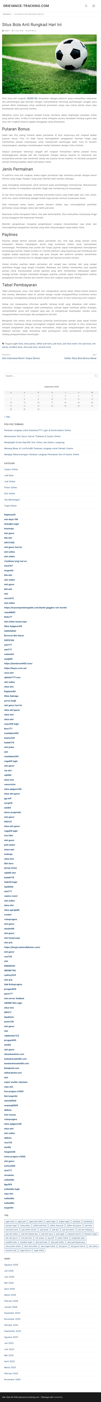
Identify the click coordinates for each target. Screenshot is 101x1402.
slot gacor (63, 1246)
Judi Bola (31, 31)
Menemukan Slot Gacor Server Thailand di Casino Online (32, 436)
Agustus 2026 (11, 1264)
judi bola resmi (70, 343)
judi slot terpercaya (29, 1234)
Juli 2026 (9, 1270)
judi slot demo (68, 1230)
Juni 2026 (9, 1276)
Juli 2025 (9, 1343)
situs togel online (48, 1246)
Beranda (7, 14)
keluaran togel (91, 1234)
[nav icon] (93, 6)
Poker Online (10, 487)
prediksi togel (26, 1242)
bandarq (76, 1221)
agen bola (18, 343)
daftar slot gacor (74, 1225)
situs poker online (13, 1246)
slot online (93, 1246)
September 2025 (12, 1331)
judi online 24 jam (29, 1230)
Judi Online (9, 481)
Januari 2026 (10, 1307)
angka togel (64, 1221)
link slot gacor (12, 1238)
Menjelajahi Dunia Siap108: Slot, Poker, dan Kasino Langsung (34, 442)
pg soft (51, 1238)
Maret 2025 (10, 1367)
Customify (58, 1397)
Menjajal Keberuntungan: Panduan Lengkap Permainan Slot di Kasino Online (41, 454)
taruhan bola (44, 347)
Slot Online (9, 493)
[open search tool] (86, 6)
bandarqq (88, 1221)
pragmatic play (78, 1238)
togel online (39, 1250)
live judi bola (84, 343)
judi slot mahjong (85, 1230)
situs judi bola (30, 347)
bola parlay (29, 343)
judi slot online (12, 1234)
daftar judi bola (44, 343)
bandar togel (11, 1225)
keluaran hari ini (74, 1234)
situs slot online (30, 1246)
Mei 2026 (9, 1282)
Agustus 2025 (11, 1337)
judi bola (57, 343)
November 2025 (12, 1319)
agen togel (50, 1221)
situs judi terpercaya (76, 1242)
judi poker (44, 1230)
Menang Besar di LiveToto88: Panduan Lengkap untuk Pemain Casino (38, 448)
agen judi (22, 1221)
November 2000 (12, 1379)
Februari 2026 (11, 1301)
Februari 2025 (11, 1373)
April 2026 (9, 1289)
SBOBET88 (32, 98)
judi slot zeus (47, 1234)
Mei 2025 (9, 1355)
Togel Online (10, 505)
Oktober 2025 (11, 1325)
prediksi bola (15, 347)
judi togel (60, 1234)
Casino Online (11, 469)
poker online (63, 1238)
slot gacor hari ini (78, 1246)
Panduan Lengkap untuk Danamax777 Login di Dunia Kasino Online (37, 430)
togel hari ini (25, 1250)
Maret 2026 (10, 1295)
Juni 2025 (9, 1349)
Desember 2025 (12, 1313)
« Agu (7, 416)
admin (7, 31)
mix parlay (39, 1238)
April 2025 (9, 1361)
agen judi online (36, 1221)
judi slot (55, 1230)
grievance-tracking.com (26, 6)
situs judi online (57, 1242)
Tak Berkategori (12, 499)
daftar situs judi (56, 1225)
